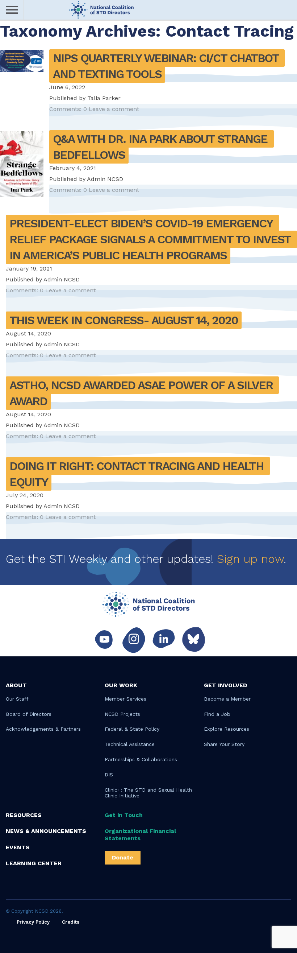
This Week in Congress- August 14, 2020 (123, 320)
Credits (70, 922)
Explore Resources (226, 729)
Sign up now (250, 559)
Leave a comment (114, 109)
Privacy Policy (33, 922)
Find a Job (217, 714)
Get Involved (225, 685)
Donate (122, 857)
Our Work (121, 685)
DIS (109, 774)
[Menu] (12, 10)
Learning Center (34, 863)
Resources (24, 815)
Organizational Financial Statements (140, 834)
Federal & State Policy (132, 729)
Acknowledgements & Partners (43, 729)
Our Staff (17, 699)
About (16, 685)
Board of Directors (28, 714)
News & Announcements (46, 831)
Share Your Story (224, 744)
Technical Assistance (130, 744)
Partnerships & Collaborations (141, 759)
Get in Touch (124, 815)
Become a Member (227, 699)
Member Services (125, 699)
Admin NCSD (105, 179)
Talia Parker (104, 98)
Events (18, 847)
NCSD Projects (122, 714)
